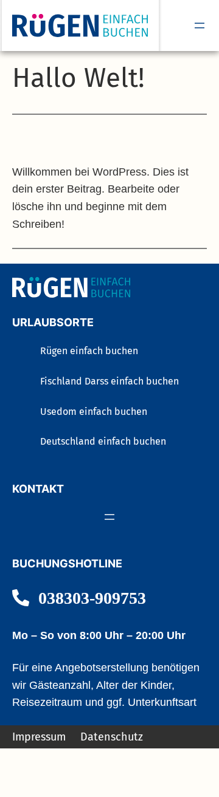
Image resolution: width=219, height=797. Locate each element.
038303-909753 (92, 597)
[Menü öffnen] (199, 25)
